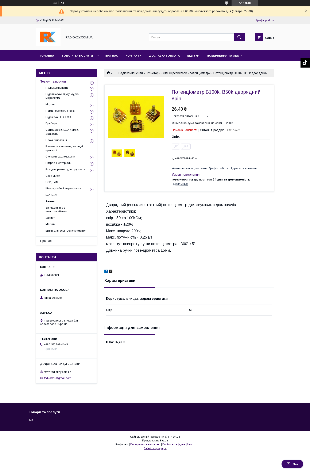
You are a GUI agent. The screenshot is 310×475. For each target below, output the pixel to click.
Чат (295, 464)
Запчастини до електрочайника (56, 209)
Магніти (50, 224)
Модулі (50, 104)
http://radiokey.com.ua (57, 371)
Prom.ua (175, 436)
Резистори (153, 73)
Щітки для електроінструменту (66, 230)
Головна (47, 55)
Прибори (51, 123)
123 (31, 419)
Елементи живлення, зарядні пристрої (64, 148)
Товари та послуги (77, 55)
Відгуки (193, 55)
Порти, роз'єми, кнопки (60, 110)
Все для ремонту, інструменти (65, 169)
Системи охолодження (60, 156)
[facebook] (106, 272)
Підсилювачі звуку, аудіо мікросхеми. (62, 95)
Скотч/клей (53, 175)
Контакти (134, 55)
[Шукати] (239, 37)
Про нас (111, 55)
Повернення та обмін (225, 55)
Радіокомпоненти (131, 73)
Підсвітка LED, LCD (58, 117)
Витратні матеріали (58, 162)
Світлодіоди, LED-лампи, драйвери (62, 131)
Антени (50, 201)
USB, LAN (52, 182)
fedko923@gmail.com (57, 377)
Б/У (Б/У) (51, 194)
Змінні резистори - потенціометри (186, 73)
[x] (110, 272)
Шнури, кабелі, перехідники (63, 188)
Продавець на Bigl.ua (155, 440)
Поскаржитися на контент (145, 444)
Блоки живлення (56, 140)
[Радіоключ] (48, 44)
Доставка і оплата (164, 55)
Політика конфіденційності (178, 444)
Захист (50, 217)
